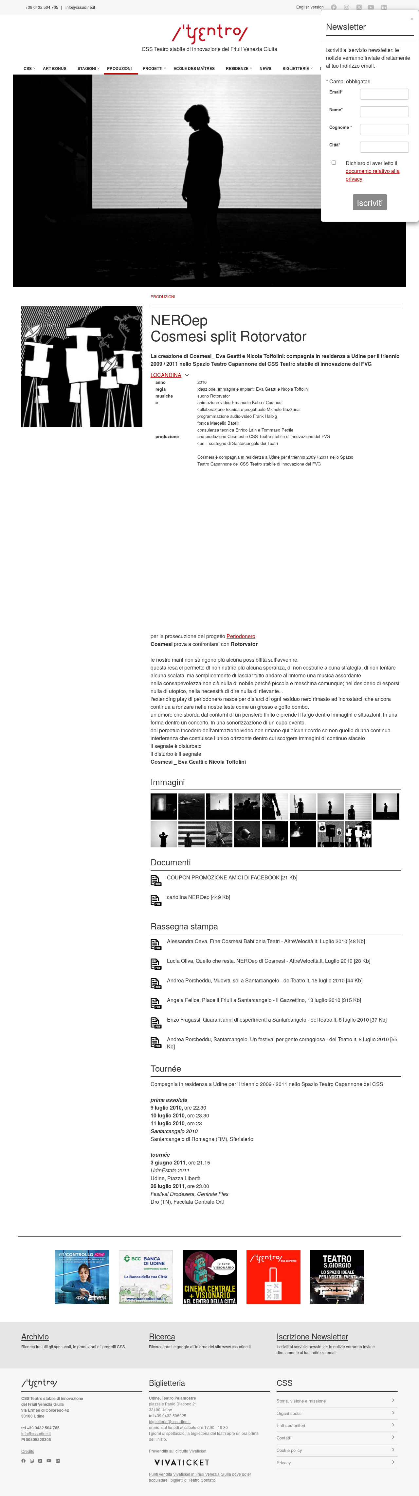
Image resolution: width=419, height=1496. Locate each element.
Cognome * (340, 127)
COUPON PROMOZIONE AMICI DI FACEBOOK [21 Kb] (232, 877)
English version (310, 6)
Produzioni (119, 68)
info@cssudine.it (80, 7)
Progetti (152, 68)
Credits (27, 1451)
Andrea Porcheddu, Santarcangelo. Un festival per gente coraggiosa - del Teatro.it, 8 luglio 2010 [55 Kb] (282, 1043)
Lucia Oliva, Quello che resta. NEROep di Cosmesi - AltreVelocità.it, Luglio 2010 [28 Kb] (268, 960)
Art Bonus (54, 68)
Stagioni (87, 68)
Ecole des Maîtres (194, 68)
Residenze (237, 68)
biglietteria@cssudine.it (170, 1421)
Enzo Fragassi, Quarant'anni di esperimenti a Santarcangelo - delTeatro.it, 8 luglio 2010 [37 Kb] (277, 1019)
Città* (334, 145)
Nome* (336, 109)
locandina (166, 375)
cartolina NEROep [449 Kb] (198, 897)
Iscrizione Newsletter (312, 1336)
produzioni (163, 296)
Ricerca (162, 1336)
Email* (336, 92)
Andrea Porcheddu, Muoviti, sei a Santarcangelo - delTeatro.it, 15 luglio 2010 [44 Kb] (264, 980)
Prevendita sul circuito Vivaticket (178, 1451)
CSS (28, 68)
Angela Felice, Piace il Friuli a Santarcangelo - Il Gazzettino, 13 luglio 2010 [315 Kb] (264, 1000)
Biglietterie (295, 68)
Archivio (35, 1336)
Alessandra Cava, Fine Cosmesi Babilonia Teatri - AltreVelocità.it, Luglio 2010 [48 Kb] (266, 941)
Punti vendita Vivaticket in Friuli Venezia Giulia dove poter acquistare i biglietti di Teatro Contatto (200, 1477)
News (265, 68)
